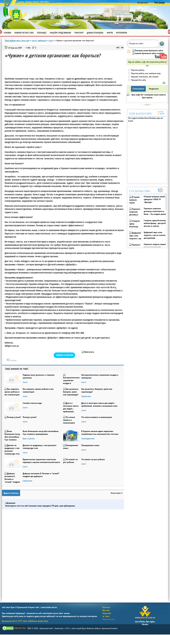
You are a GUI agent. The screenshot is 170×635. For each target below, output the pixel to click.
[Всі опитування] (164, 82)
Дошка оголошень (95, 32)
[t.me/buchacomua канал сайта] (147, 50)
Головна (7, 32)
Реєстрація (159, 2)
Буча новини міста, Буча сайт (17, 40)
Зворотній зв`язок (106, 615)
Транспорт (79, 32)
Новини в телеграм (64, 355)
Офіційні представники (60, 32)
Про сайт (106, 610)
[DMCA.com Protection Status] (14, 630)
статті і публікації (39, 40)
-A (122, 47)
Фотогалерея (121, 32)
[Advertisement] (65, 66)
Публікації (41, 32)
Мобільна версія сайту (38, 621)
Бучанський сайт (9, 621)
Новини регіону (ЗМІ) (24, 32)
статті (50, 40)
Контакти (106, 607)
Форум (110, 32)
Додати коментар (11, 493)
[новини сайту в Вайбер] (148, 53)
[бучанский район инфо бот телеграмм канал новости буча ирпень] (147, 102)
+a (117, 47)
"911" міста (22, 621)
